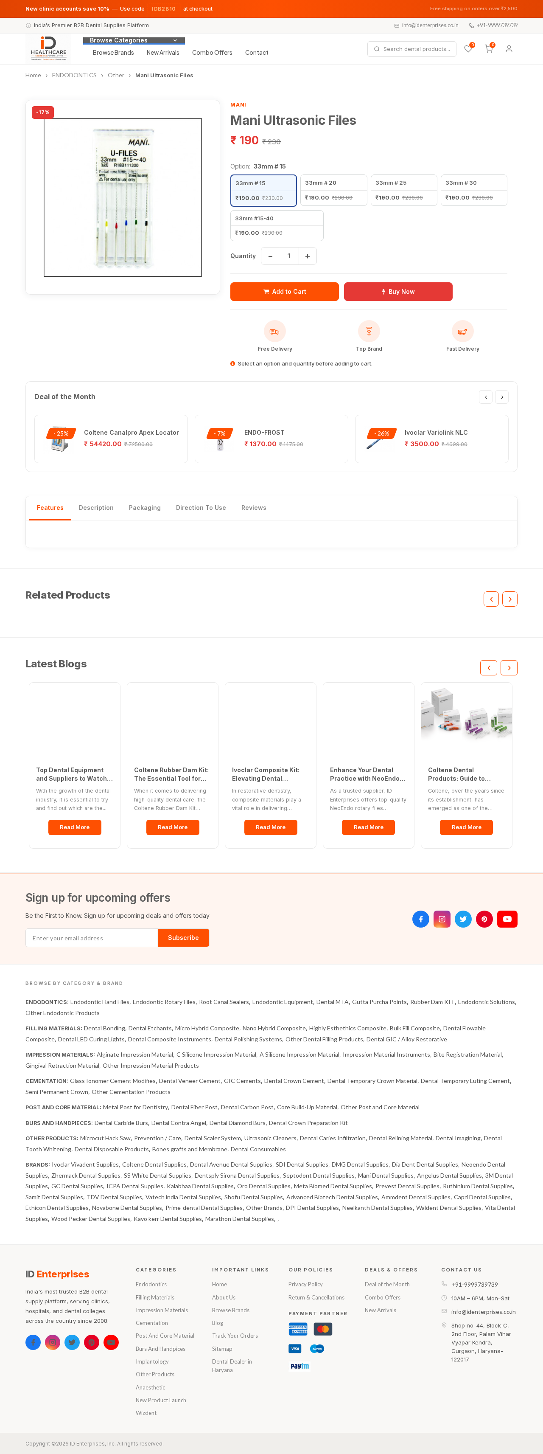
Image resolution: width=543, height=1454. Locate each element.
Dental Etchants (150, 1028)
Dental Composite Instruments (169, 1039)
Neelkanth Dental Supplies (377, 1207)
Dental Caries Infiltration (333, 1138)
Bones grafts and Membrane (189, 1149)
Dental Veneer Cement (190, 1080)
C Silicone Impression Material (216, 1054)
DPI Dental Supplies (312, 1207)
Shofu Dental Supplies (253, 1197)
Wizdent (146, 1412)
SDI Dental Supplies (302, 1164)
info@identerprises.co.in (430, 25)
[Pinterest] (484, 919)
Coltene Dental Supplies (154, 1164)
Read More (75, 827)
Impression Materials (162, 1310)
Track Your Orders (235, 1335)
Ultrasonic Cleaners (270, 1138)
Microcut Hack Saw (105, 1138)
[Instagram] (442, 919)
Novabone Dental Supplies (127, 1207)
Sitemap (222, 1348)
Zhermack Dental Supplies (85, 1175)
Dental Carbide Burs (121, 1122)
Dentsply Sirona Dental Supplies (237, 1175)
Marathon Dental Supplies (239, 1218)
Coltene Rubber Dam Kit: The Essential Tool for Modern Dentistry (171, 774)
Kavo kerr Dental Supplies (168, 1218)
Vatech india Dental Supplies (183, 1197)
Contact (257, 52)
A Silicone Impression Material (299, 1054)
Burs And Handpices (160, 1348)
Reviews (253, 507)
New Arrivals (163, 52)
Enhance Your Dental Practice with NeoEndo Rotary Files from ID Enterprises (365, 774)
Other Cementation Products (131, 1091)
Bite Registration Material (468, 1054)
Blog (217, 1322)
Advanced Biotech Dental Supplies (332, 1197)
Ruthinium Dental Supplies (478, 1186)
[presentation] (486, 397)
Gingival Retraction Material (62, 1065)
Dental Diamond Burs (238, 1122)
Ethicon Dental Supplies (57, 1207)
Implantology (152, 1361)
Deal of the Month (387, 1284)
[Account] (509, 48)
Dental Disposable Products (112, 1149)
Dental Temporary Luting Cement (465, 1080)
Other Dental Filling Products (324, 1039)
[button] (123, 197)
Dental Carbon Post (247, 1107)
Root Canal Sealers (224, 1001)
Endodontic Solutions (486, 1001)
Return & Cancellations (316, 1297)
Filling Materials (155, 1297)
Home (219, 1284)
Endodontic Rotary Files (164, 1001)
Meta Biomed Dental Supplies (333, 1186)
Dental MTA (332, 1001)
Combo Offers (212, 52)
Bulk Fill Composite (415, 1028)
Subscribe (183, 937)
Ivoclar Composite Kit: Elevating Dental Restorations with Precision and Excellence (270, 774)
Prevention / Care (157, 1138)
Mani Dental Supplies (386, 1175)
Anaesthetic (150, 1387)
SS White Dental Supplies (157, 1175)
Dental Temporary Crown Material (372, 1080)
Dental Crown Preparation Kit (308, 1122)
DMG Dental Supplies (360, 1164)
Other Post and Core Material (380, 1107)
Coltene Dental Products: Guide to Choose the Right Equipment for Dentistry (464, 774)
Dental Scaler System (213, 1138)
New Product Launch (161, 1400)
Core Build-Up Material (307, 1107)
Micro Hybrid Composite (207, 1028)
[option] (263, 190)
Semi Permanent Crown (56, 1091)
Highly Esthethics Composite (347, 1028)
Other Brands (264, 1207)
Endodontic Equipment (282, 1001)
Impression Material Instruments (386, 1054)
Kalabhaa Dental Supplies (200, 1186)
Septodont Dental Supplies (319, 1175)
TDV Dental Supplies (114, 1197)
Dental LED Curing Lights (91, 1039)
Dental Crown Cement (294, 1080)
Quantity (243, 255)
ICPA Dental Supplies (134, 1186)
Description (96, 507)
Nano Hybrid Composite (274, 1028)
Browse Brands (113, 52)
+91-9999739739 (497, 25)
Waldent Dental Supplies (448, 1207)
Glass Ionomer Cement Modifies (113, 1080)
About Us (223, 1297)
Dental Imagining (458, 1138)
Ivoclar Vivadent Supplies (85, 1164)
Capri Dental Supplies (482, 1197)
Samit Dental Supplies (54, 1197)
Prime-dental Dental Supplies (204, 1207)
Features (50, 507)
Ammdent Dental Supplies (416, 1197)
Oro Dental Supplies (264, 1186)
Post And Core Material (165, 1335)
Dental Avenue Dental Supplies (231, 1164)
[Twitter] (463, 919)
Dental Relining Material (400, 1138)
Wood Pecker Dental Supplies (90, 1218)
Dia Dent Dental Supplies (425, 1164)
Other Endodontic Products (62, 1012)
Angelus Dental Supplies (449, 1175)
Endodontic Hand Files (99, 1001)
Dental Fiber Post (194, 1107)
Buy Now (402, 291)
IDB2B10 (164, 9)
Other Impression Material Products (151, 1065)
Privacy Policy (305, 1284)
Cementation (152, 1322)
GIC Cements (242, 1080)
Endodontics (151, 1284)
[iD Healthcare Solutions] (48, 49)
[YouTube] (507, 919)
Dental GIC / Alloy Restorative (407, 1039)
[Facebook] (420, 919)
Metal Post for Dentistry (135, 1107)
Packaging (145, 507)
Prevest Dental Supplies (407, 1186)
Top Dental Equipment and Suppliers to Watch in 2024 (71, 774)
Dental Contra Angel (178, 1122)
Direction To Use (201, 507)
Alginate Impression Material (135, 1054)
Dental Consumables (258, 1149)
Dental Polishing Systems (248, 1039)
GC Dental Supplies (77, 1186)
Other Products (155, 1374)
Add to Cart (289, 291)
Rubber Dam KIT (432, 1001)
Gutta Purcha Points (379, 1001)
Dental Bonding (104, 1028)
